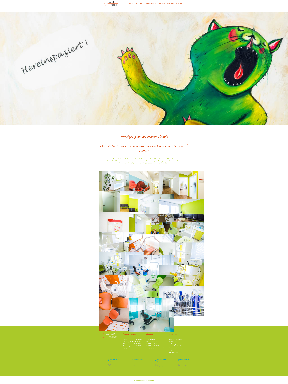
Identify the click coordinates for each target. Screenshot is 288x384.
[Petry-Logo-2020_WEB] (110, 1)
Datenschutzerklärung (140, 380)
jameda (117, 365)
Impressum (151, 380)
